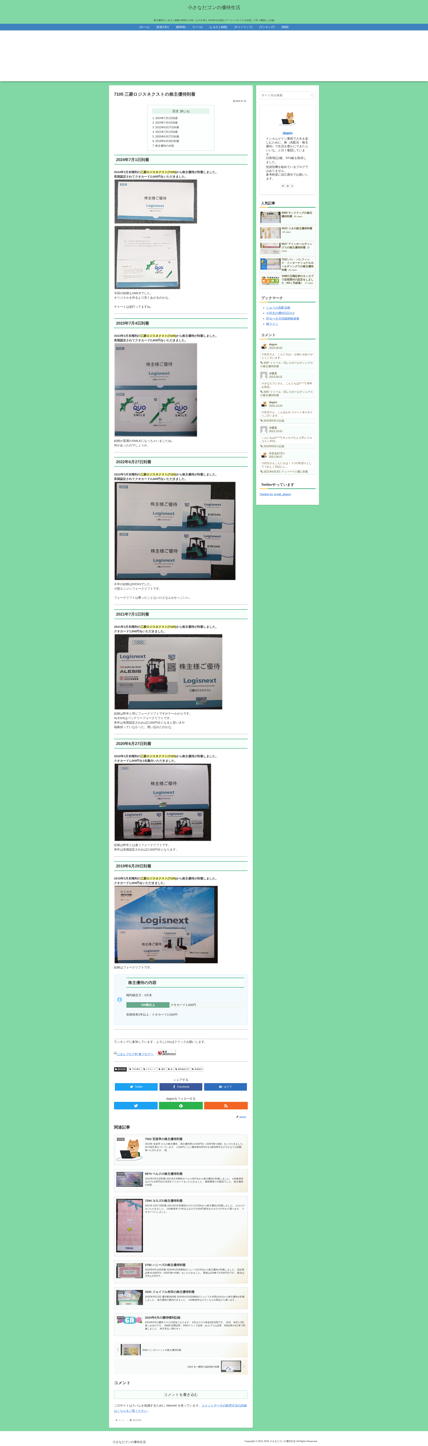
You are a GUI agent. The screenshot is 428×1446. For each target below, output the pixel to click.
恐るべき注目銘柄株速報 (282, 318)
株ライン (272, 324)
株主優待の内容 (164, 145)
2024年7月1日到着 (166, 118)
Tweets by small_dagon (275, 494)
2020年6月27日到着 (167, 136)
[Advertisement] (214, 57)
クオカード (151, 1069)
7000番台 (136, 1069)
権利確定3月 (183, 1069)
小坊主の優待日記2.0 (280, 313)
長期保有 (198, 1069)
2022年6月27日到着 (167, 127)
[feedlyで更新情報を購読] (181, 1105)
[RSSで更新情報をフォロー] (226, 1105)
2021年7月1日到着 (166, 131)
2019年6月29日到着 (167, 140)
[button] (312, 95)
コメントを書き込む (181, 1394)
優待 (163, 1069)
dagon (288, 133)
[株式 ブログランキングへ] (166, 1054)
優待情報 (122, 1069)
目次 (175, 111)
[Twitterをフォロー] (136, 1105)
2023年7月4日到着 (166, 122)
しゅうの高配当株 (278, 307)
